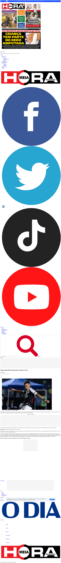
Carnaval (3, 68)
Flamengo (5, 64)
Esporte (3, 494)
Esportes (3, 332)
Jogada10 (1, 357)
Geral (2, 493)
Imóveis (5, 60)
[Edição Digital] (21, 50)
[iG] (7, 1)
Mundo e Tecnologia (6, 59)
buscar (39, 356)
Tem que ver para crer (5, 61)
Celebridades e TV (4, 66)
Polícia (4, 57)
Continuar (52, 499)
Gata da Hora (4, 495)
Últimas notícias (4, 56)
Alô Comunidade (4, 62)
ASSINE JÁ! (2, 327)
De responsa (5, 58)
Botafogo (5, 63)
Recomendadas (2, 480)
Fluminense (5, 65)
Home (3, 67)
